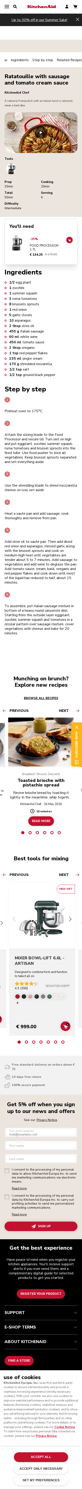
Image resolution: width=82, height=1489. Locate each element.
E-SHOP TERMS (20, 1327)
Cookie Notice (64, 1427)
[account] (66, 7)
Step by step (42, 60)
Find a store (19, 1361)
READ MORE (41, 821)
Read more (19, 1188)
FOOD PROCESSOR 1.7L (44, 248)
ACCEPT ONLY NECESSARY (41, 1468)
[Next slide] (70, 920)
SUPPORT (15, 1312)
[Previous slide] (14, 920)
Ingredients (20, 60)
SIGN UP (44, 1226)
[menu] (7, 7)
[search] (15, 7)
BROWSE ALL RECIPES (41, 698)
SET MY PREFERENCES (41, 1480)
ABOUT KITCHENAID (25, 1341)
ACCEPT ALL (41, 1457)
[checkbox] (7, 1171)
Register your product (41, 1294)
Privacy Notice (46, 1436)
